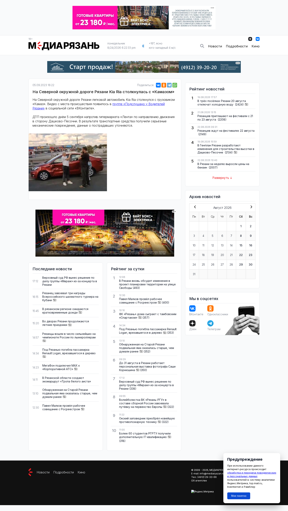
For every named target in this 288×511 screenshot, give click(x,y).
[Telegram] (169, 85)
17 (194, 255)
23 (250, 255)
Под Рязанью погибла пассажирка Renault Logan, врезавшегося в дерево (69, 351)
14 (231, 245)
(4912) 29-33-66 (207, 477)
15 (241, 245)
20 (222, 255)
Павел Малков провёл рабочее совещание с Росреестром (63, 407)
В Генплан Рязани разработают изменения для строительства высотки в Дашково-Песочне (225, 149)
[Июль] (194, 207)
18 (203, 255)
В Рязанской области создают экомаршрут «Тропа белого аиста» (66, 379)
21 (231, 255)
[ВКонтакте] (158, 85)
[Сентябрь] (250, 207)
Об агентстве (199, 480)
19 (212, 255)
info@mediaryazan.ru (212, 473)
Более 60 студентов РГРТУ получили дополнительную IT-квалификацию (145, 435)
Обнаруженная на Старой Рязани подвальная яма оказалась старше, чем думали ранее (69, 393)
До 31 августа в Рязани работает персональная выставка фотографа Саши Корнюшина (147, 366)
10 (194, 245)
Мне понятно (238, 495)
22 (241, 255)
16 (250, 245)
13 (222, 245)
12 (212, 245)
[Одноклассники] (163, 85)
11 (203, 245)
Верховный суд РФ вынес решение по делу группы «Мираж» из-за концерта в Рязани (69, 281)
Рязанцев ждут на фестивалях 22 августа (225, 130)
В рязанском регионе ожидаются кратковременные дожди (65, 310)
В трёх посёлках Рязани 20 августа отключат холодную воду (221, 102)
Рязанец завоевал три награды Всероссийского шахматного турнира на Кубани (70, 296)
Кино (256, 46)
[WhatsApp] (174, 85)
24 (194, 264)
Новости (215, 46)
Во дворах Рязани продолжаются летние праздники (65, 323)
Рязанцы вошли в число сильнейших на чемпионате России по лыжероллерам (69, 335)
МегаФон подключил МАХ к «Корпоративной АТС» (61, 367)
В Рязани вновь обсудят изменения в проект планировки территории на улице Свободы (147, 284)
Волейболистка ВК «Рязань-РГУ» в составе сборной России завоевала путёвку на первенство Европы (144, 403)
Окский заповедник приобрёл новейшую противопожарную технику (147, 420)
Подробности (237, 46)
